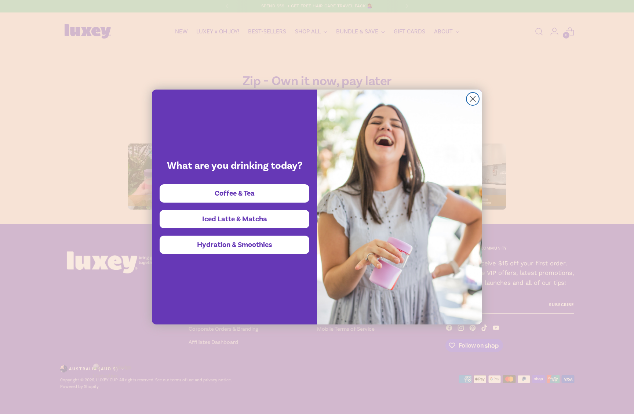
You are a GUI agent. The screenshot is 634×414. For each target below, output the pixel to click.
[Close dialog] (472, 98)
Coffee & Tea (235, 193)
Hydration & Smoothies (234, 245)
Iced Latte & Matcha (234, 219)
